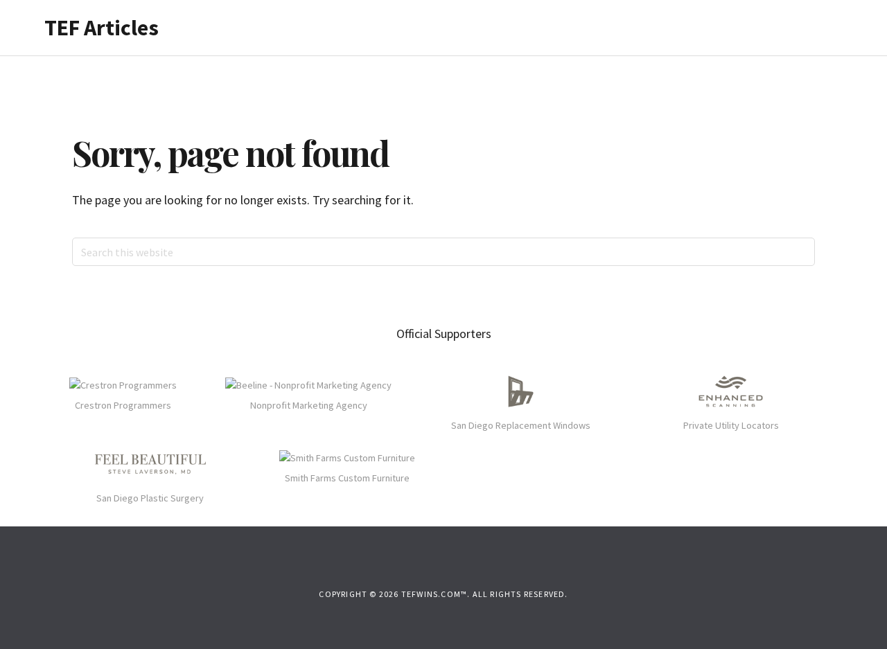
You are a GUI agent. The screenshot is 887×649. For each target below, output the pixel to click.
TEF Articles (101, 28)
